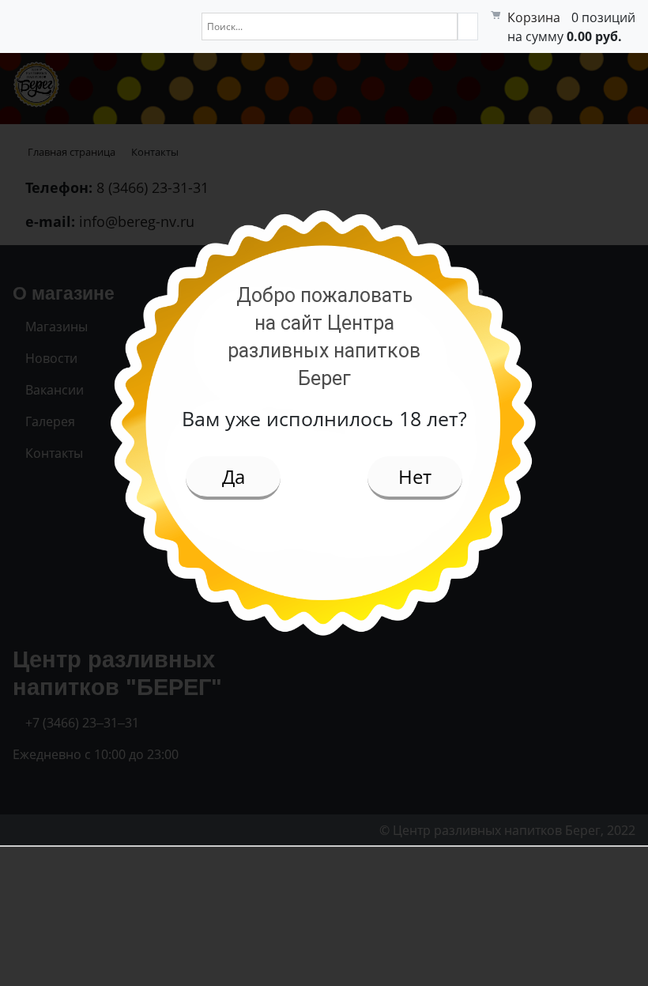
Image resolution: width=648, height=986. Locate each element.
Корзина (533, 17)
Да (233, 476)
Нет (414, 476)
